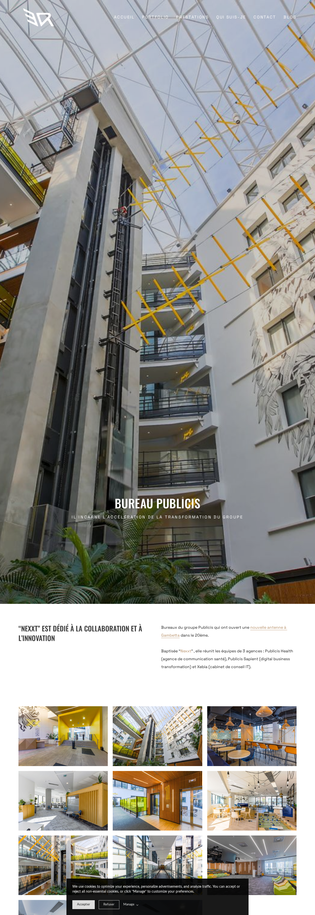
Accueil (124, 17)
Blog (290, 17)
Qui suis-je (231, 17)
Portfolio (155, 17)
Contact (264, 17)
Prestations (192, 17)
